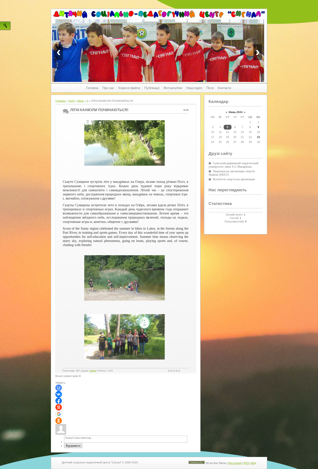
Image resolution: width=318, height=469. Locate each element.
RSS (246, 463)
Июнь (80, 100)
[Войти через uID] (58, 388)
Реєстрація (235, 463)
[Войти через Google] (58, 414)
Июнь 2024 (236, 112)
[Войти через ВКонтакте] (58, 394)
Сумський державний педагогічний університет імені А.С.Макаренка (233, 165)
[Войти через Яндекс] (58, 407)
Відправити (73, 445)
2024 (71, 100)
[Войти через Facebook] (58, 401)
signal (93, 370)
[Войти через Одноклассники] (58, 420)
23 (258, 137)
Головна (60, 100)
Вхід (253, 463)
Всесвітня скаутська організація (234, 179)
